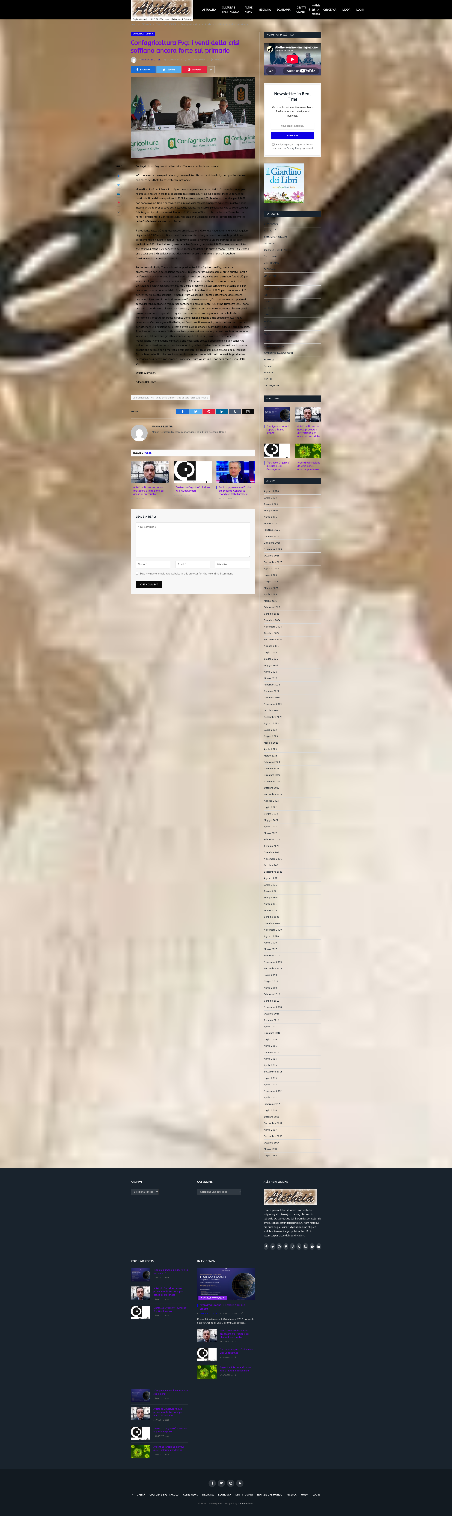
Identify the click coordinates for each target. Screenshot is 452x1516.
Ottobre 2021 (271, 865)
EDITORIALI (270, 275)
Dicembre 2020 (272, 923)
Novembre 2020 (273, 929)
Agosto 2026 (271, 491)
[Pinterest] (118, 202)
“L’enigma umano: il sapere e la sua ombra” (277, 430)
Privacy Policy (294, 148)
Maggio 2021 (271, 897)
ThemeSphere (245, 1503)
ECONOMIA (283, 9)
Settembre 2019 (273, 968)
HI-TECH (268, 282)
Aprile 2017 (270, 1026)
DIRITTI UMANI (301, 9)
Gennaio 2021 (271, 917)
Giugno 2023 (271, 736)
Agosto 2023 (271, 723)
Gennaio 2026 (271, 536)
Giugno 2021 (271, 891)
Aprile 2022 (270, 826)
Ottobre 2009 (271, 1117)
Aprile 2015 (270, 1058)
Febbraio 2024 (272, 684)
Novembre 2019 (273, 962)
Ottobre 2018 (271, 1013)
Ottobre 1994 (271, 1142)
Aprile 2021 (270, 904)
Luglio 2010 (270, 1110)
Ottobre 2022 (271, 788)
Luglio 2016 (270, 1039)
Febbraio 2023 (272, 762)
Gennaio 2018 (271, 1020)
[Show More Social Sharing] (211, 69)
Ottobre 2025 (271, 555)
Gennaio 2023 (271, 768)
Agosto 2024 (271, 646)
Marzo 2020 (270, 949)
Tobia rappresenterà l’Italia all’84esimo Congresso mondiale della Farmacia (235, 491)
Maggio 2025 (271, 588)
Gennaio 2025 (271, 613)
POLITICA (269, 359)
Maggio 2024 (271, 665)
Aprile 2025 (270, 594)
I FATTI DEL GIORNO (274, 288)
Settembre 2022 (273, 794)
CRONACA (269, 243)
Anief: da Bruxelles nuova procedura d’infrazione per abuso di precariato (148, 491)
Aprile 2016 (270, 1046)
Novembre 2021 (273, 859)
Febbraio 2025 (272, 607)
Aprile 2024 (270, 671)
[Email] (118, 211)
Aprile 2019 (270, 988)
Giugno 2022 (271, 813)
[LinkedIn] (118, 193)
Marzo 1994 (270, 1149)
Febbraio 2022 (272, 839)
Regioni (268, 366)
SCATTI (268, 379)
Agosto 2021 (271, 878)
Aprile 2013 (270, 1084)
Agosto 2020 (271, 936)
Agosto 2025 (271, 568)
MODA (346, 9)
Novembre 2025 (273, 549)
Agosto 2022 (271, 800)
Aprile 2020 (270, 942)
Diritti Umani (271, 256)
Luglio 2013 (270, 1078)
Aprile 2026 (270, 517)
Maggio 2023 (271, 742)
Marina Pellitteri (151, 59)
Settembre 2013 (273, 1071)
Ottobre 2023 (271, 710)
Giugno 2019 (271, 981)
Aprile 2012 (270, 1097)
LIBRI (266, 314)
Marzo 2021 (270, 910)
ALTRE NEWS (248, 9)
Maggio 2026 (271, 510)
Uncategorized (272, 385)
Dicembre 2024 (272, 620)
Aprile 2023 (270, 749)
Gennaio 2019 (271, 1000)
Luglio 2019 (270, 975)
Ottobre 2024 (271, 633)
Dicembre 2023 (272, 697)
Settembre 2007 (273, 1123)
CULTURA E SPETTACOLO (230, 9)
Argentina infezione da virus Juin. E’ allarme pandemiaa (308, 466)
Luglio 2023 (270, 730)
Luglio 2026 (270, 497)
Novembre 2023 (273, 704)
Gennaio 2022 (271, 846)
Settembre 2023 (273, 717)
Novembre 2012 (273, 1091)
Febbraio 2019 (272, 994)
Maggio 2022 (271, 820)
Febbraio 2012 (272, 1104)
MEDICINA (264, 9)
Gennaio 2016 (271, 1052)
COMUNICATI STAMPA (143, 34)
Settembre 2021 (273, 871)
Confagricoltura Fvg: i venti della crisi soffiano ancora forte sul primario (170, 397)
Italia (267, 301)
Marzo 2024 (270, 678)
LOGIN (360, 9)
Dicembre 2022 (272, 775)
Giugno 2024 (271, 659)
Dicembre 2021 (272, 852)
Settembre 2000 (273, 1136)
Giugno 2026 (271, 504)
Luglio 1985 (270, 1155)
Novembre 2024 (273, 626)
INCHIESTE (269, 295)
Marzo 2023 (270, 755)
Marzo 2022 (270, 833)
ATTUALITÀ (209, 9)
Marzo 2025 (270, 601)
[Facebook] (118, 175)
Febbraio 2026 (272, 530)
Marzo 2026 (270, 523)
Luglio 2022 (270, 807)
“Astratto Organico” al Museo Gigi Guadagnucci (193, 489)
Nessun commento (198, 59)
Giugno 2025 (271, 581)
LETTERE (268, 308)
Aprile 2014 (270, 1065)
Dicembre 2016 (272, 1033)
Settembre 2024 (273, 639)
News (267, 340)
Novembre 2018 (273, 1007)
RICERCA (331, 9)
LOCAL (267, 320)
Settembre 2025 (273, 562)
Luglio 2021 (270, 884)
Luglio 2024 (270, 652)
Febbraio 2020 (272, 955)
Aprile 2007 (270, 1129)
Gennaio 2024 (271, 691)
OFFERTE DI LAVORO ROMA (278, 353)
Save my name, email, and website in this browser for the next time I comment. (186, 573)
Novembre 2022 (273, 781)
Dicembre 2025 (272, 542)
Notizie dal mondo (316, 10)
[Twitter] (118, 184)
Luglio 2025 (270, 575)
